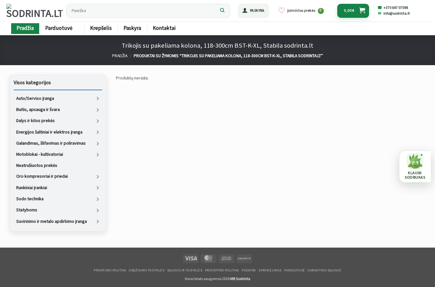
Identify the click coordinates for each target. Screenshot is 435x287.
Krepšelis (101, 28)
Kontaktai (164, 28)
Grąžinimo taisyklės (146, 270)
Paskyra (132, 28)
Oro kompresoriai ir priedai (42, 176)
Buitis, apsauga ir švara (38, 110)
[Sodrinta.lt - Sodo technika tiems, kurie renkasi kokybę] (34, 10)
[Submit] (222, 10)
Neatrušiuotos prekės (36, 165)
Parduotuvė (58, 28)
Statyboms (26, 210)
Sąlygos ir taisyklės (185, 270)
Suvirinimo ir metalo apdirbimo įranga (51, 221)
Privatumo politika (110, 270)
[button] (253, 11)
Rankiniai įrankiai (31, 187)
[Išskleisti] (97, 98)
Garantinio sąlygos (324, 270)
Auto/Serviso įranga (35, 98)
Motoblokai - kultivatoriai (39, 154)
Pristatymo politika (222, 270)
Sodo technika (30, 199)
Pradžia (25, 28)
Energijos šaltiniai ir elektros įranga (49, 132)
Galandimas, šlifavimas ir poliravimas (51, 143)
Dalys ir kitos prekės (35, 121)
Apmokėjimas (270, 270)
